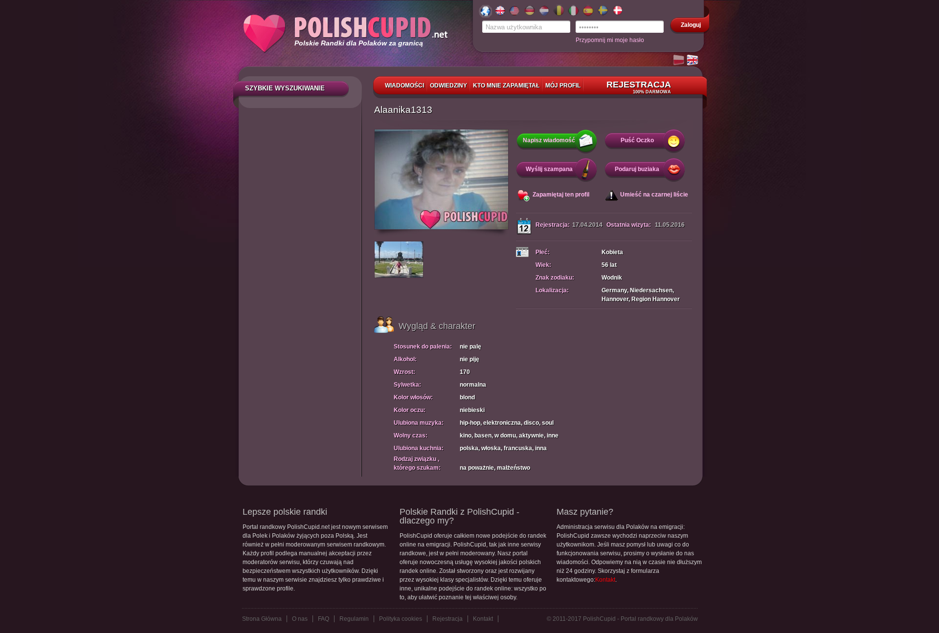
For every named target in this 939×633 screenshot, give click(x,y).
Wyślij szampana (549, 169)
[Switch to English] (693, 60)
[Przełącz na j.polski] (679, 60)
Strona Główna (262, 618)
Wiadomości (404, 85)
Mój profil (563, 85)
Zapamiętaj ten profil (561, 194)
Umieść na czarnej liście (654, 194)
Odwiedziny (448, 85)
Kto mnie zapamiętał (506, 85)
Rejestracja (638, 87)
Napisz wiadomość (549, 140)
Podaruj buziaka (637, 169)
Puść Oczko (637, 140)
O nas (300, 618)
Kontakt (605, 579)
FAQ (323, 618)
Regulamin (354, 618)
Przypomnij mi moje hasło (610, 40)
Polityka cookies (400, 618)
